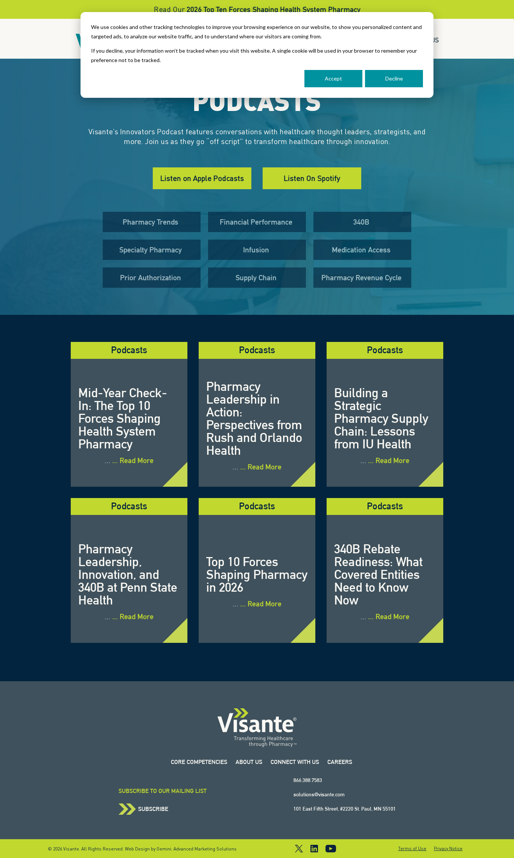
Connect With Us (295, 761)
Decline (394, 78)
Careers (339, 761)
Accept (333, 78)
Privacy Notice (448, 848)
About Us (249, 761)
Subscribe (153, 809)
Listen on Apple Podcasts (202, 178)
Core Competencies (199, 761)
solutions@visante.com (319, 794)
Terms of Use (412, 848)
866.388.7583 (307, 780)
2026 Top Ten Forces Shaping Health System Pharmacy (273, 9)
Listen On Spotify (312, 178)
